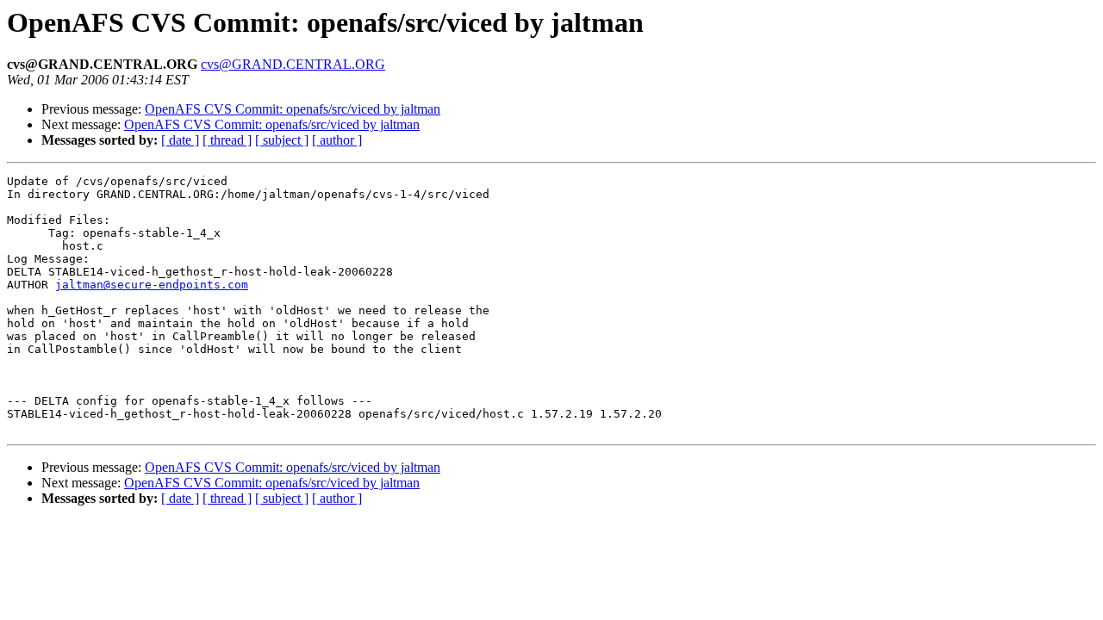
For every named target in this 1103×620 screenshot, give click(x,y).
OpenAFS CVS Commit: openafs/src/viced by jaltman (292, 109)
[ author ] (337, 140)
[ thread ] (227, 140)
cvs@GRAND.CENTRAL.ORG (293, 64)
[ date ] (180, 140)
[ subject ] (281, 140)
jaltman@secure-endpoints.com (151, 284)
